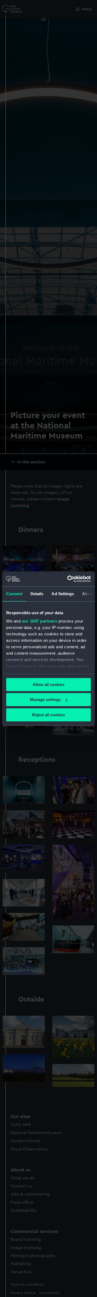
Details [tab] (37, 593)
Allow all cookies (48, 684)
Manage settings (45, 699)
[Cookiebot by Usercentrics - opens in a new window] (68, 578)
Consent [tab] (14, 593)
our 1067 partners (39, 621)
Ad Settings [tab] (62, 593)
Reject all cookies (48, 715)
